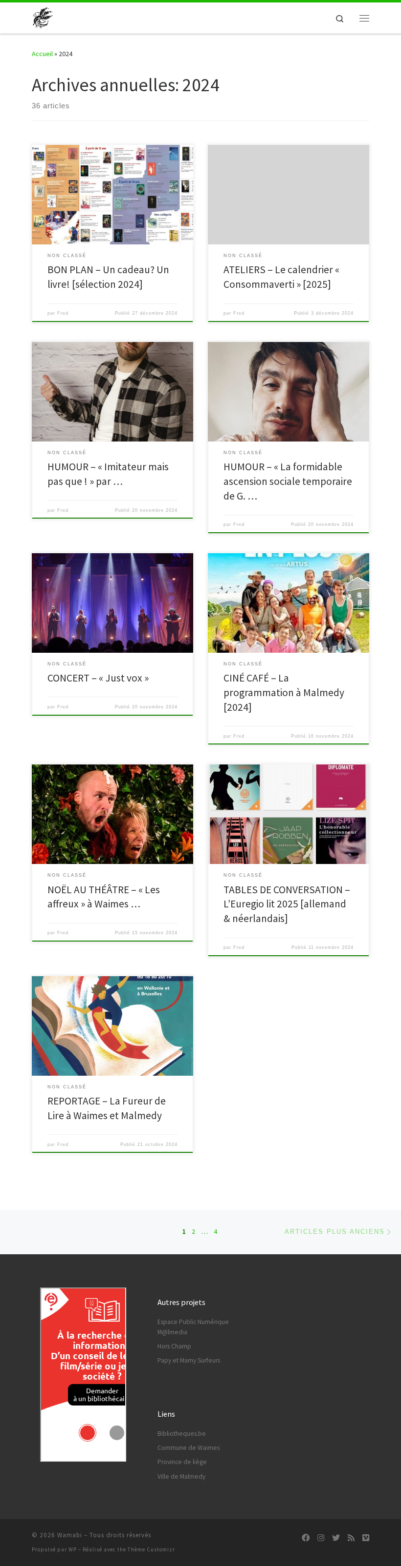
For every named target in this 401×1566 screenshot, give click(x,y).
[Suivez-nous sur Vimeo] (365, 1538)
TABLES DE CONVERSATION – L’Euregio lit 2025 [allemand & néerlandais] (286, 904)
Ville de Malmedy (181, 1476)
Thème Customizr (151, 1549)
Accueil (42, 53)
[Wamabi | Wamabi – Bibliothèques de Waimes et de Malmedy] (43, 16)
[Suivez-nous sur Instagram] (320, 1538)
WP (72, 1549)
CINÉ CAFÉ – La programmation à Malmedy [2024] (283, 692)
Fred (62, 313)
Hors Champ (174, 1346)
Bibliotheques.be (181, 1433)
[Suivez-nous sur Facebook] (306, 1538)
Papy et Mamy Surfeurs (188, 1360)
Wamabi (69, 1535)
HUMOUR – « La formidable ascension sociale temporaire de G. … (287, 481)
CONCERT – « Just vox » (98, 677)
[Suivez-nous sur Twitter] (336, 1538)
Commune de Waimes (188, 1448)
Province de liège (182, 1462)
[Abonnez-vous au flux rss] (351, 1538)
